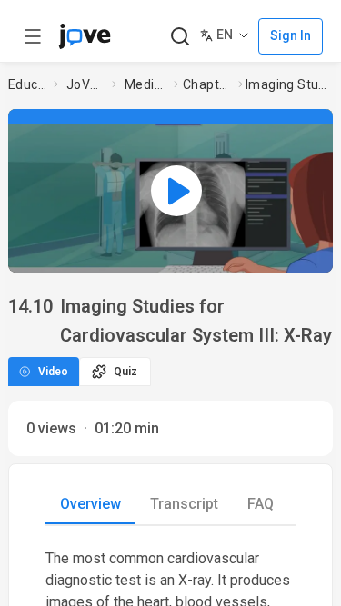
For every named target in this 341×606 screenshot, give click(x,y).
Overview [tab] (90, 503)
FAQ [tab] (260, 503)
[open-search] (179, 37)
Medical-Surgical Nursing (146, 84)
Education (27, 84)
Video (53, 371)
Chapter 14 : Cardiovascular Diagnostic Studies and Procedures (207, 84)
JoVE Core (85, 84)
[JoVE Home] (84, 36)
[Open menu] (32, 36)
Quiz (125, 371)
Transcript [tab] (184, 503)
